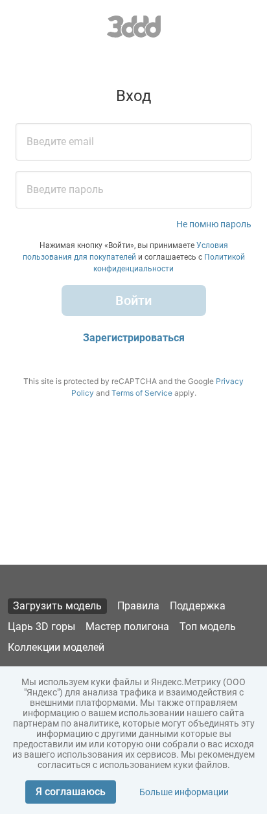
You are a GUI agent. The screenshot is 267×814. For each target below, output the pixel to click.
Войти (133, 300)
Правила (138, 606)
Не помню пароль (213, 224)
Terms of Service (141, 393)
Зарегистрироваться (134, 338)
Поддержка (198, 606)
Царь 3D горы (41, 626)
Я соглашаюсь (71, 792)
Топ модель (208, 626)
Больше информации (184, 792)
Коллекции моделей (56, 647)
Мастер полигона (127, 626)
